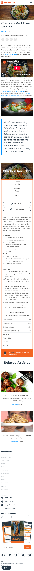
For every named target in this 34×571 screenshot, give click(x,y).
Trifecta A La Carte (11, 54)
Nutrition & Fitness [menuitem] (6, 457)
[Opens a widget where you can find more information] (6, 568)
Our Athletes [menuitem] (4, 489)
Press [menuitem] (2, 476)
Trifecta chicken (6, 91)
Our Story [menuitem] (4, 454)
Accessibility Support (10, 508)
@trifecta (13, 352)
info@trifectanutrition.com (12, 505)
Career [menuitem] (3, 479)
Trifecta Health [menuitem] (5, 460)
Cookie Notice (11, 559)
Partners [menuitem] (3, 467)
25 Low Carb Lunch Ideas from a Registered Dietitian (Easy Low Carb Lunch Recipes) (17, 398)
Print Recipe (18, 204)
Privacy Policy (4, 559)
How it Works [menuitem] (5, 473)
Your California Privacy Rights (21, 559)
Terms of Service (4, 565)
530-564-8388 (8, 497)
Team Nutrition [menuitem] (5, 483)
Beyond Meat (20, 91)
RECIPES (3, 31)
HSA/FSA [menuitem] (3, 486)
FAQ (2, 567)
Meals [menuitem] (3, 463)
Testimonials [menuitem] (4, 470)
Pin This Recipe (18, 209)
